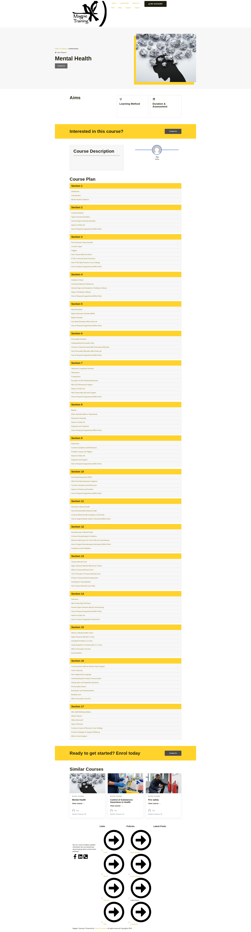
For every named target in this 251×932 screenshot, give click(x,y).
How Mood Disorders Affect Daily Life (84, 321)
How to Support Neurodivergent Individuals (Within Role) (91, 544)
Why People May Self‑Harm (81, 603)
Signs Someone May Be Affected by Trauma (86, 566)
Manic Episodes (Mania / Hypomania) (84, 414)
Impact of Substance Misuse (81, 292)
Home (114, 3)
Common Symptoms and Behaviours (84, 448)
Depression (75, 443)
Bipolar (73, 410)
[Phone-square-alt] (85, 856)
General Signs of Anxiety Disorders (83, 221)
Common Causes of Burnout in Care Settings (87, 728)
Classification (76, 195)
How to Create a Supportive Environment (85, 619)
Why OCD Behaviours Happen (82, 384)
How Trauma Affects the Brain (81, 254)
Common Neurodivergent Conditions (84, 536)
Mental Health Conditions (80, 199)
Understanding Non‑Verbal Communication (86, 678)
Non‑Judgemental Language (81, 674)
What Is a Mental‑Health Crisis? (82, 633)
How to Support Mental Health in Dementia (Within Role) (90, 519)
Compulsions (75, 376)
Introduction (75, 191)
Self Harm (74, 599)
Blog (120, 8)
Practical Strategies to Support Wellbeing (85, 732)
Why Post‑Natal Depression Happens (84, 481)
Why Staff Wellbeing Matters (81, 712)
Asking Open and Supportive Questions (85, 682)
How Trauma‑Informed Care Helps (83, 586)
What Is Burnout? (77, 720)
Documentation (76, 653)
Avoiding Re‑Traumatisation (81, 582)
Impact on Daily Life (78, 225)
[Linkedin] (80, 856)
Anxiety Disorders (77, 213)
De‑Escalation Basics (78, 686)
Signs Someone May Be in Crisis (82, 637)
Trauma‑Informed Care (79, 562)
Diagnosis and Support (79, 460)
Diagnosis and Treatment (80, 426)
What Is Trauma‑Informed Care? (82, 570)
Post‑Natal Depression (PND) (81, 477)
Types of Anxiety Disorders (80, 217)
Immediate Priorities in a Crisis (81, 641)
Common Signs (76, 246)
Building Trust (76, 694)
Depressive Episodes (78, 418)
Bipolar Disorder (77, 317)
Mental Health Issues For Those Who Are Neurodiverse (90, 540)
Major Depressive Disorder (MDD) (83, 313)
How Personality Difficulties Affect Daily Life (86, 351)
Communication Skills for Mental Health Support (88, 666)
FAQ (112, 8)
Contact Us (61, 66)
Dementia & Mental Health (80, 507)
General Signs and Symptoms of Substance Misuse (89, 288)
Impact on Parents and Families (82, 489)
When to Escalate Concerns (81, 649)
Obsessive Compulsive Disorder (82, 368)
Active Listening (76, 670)
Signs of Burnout (77, 724)
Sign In (137, 8)
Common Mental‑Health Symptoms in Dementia (87, 515)
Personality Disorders (79, 339)
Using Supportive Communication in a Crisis (86, 645)
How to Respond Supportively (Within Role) (86, 229)
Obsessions (75, 372)
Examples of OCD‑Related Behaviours (84, 380)
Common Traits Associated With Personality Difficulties (90, 347)
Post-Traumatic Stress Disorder (82, 242)
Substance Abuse (77, 280)
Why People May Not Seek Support (83, 393)
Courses (63, 48)
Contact (128, 8)
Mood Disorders (76, 309)
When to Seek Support (79, 736)
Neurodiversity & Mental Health (82, 532)
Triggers (74, 250)
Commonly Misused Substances (82, 284)
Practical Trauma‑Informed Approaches (84, 578)
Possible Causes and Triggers (81, 452)
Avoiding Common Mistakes (81, 548)
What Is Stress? (76, 716)
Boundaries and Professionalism (82, 690)
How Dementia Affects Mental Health (84, 511)
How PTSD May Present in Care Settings (85, 262)
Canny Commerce (101, 928)
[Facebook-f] (75, 856)
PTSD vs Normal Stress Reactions (83, 258)
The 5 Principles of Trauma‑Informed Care (85, 574)
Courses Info (124, 3)
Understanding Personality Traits (82, 343)
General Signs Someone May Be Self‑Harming (87, 607)
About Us (136, 3)
